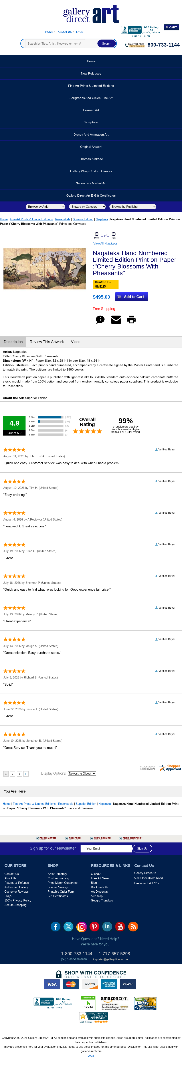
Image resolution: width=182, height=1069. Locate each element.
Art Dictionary (100, 891)
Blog (94, 882)
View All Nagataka (105, 243)
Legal (91, 1055)
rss (133, 926)
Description (13, 342)
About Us (65, 32)
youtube (120, 926)
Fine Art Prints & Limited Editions (91, 85)
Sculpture (91, 122)
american (109, 984)
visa (52, 984)
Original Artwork (91, 146)
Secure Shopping (15, 905)
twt (68, 926)
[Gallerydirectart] (91, 12)
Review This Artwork (47, 342)
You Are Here (15, 791)
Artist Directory (57, 874)
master (71, 984)
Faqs (79, 32)
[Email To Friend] (116, 323)
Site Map (97, 896)
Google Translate (102, 900)
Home (49, 32)
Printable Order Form (61, 891)
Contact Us (11, 874)
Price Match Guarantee (62, 882)
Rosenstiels (62, 219)
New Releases (91, 73)
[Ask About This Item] (100, 323)
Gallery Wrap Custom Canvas (91, 171)
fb (56, 926)
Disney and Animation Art (91, 134)
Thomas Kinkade (91, 159)
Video (75, 342)
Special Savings (58, 887)
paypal (128, 984)
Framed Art (91, 110)
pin (94, 926)
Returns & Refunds (16, 882)
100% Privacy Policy (17, 900)
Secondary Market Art (91, 183)
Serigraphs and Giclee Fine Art (91, 98)
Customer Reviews (16, 891)
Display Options (53, 773)
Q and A (96, 874)
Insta (81, 927)
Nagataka (102, 219)
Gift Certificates (58, 896)
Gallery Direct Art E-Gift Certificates (91, 195)
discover (90, 984)
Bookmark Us (100, 887)
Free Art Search (101, 878)
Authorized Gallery (16, 887)
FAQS (8, 896)
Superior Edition (83, 219)
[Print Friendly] (131, 323)
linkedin (107, 926)
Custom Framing (58, 878)
